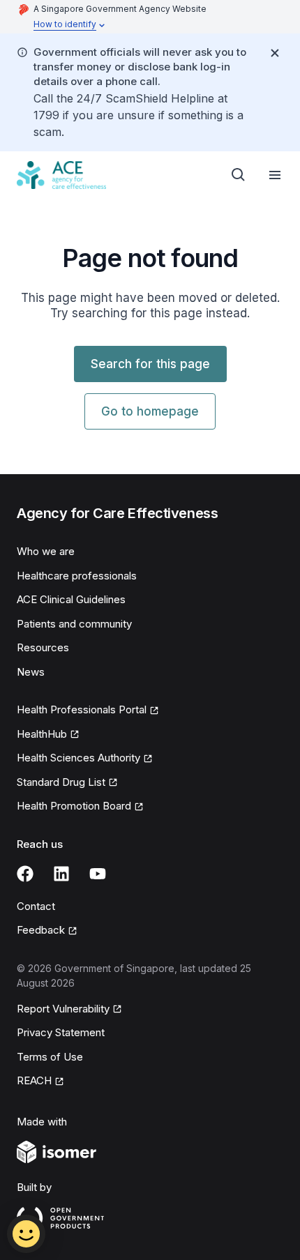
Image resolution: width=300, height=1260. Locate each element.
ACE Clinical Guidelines (71, 599)
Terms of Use (50, 1056)
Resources (43, 647)
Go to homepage (150, 411)
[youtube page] (97, 873)
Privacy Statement (61, 1032)
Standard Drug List (61, 782)
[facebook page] (25, 873)
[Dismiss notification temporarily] (275, 53)
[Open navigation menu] (275, 175)
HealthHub (42, 734)
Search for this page (150, 364)
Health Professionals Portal (82, 709)
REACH (34, 1080)
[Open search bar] (238, 175)
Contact (36, 906)
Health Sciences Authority (78, 757)
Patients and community (74, 623)
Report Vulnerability (63, 1008)
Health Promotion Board (74, 805)
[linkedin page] (61, 873)
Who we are (46, 551)
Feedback (41, 929)
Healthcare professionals (77, 575)
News (31, 671)
